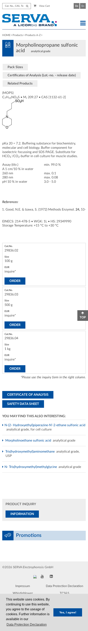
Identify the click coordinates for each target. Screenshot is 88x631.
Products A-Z (33, 35)
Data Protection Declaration (64, 586)
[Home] (33, 20)
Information (22, 514)
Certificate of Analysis (28, 394)
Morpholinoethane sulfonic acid (29, 440)
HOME (6, 35)
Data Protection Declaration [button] (27, 624)
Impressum (22, 586)
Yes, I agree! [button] (67, 612)
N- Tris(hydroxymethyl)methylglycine (32, 467)
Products (17, 35)
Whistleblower (23, 593)
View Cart (44, 6)
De (76, 6)
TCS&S (64, 593)
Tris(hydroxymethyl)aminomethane (30, 451)
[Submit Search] (27, 6)
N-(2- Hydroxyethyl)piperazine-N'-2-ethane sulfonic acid (45, 425)
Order (14, 281)
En (82, 6)
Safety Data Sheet (23, 404)
